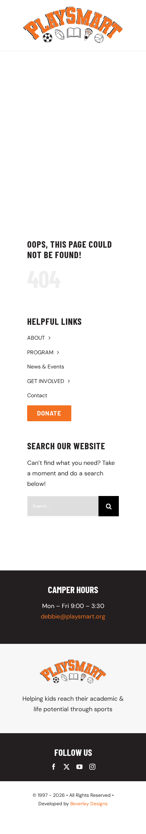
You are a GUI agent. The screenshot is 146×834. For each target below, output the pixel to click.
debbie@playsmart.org (73, 616)
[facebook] (54, 767)
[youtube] (79, 767)
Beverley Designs (89, 804)
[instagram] (92, 767)
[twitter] (66, 767)
